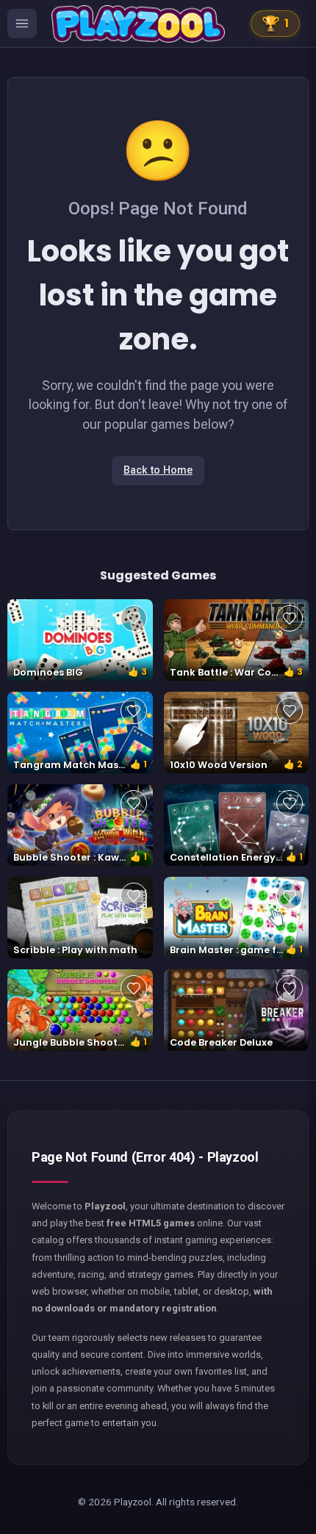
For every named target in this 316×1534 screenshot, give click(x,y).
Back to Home (158, 470)
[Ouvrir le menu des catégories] (22, 23)
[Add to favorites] (134, 618)
